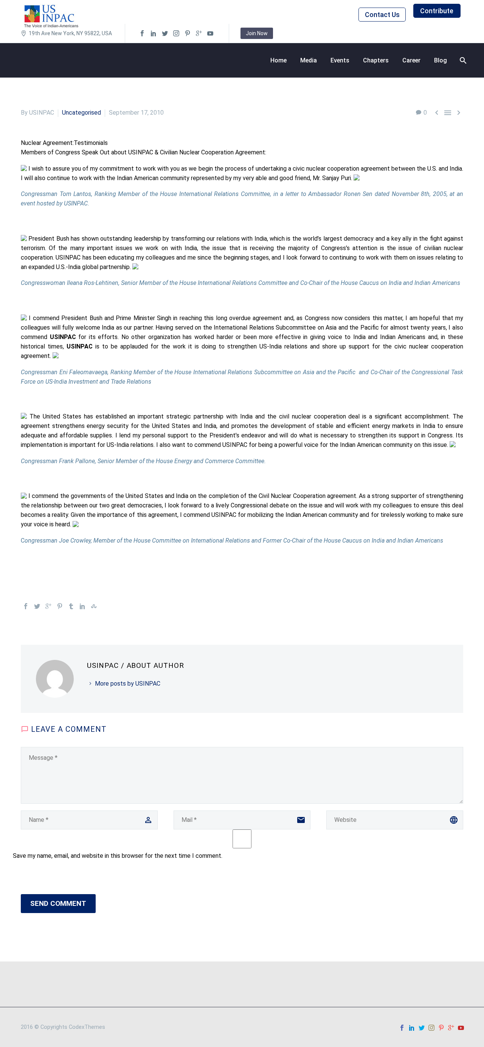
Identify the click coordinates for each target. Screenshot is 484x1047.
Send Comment (58, 903)
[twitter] (165, 33)
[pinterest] (187, 33)
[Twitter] (37, 606)
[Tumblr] (71, 606)
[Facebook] (26, 606)
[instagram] (176, 33)
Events (339, 60)
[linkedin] (153, 33)
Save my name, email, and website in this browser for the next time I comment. (117, 855)
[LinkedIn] (82, 606)
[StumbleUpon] (94, 606)
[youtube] (210, 33)
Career (411, 60)
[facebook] (142, 33)
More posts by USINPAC (127, 683)
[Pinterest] (60, 606)
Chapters (376, 60)
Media (308, 60)
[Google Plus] (48, 606)
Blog (440, 60)
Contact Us (382, 15)
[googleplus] (199, 33)
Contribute (436, 11)
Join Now (257, 33)
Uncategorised (81, 112)
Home (278, 60)
